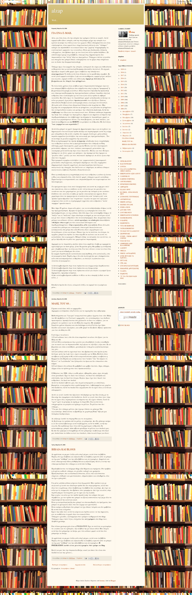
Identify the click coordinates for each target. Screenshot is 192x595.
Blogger (113, 581)
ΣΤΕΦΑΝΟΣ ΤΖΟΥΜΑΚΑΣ (129, 197)
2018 (122, 72)
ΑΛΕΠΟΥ (123, 248)
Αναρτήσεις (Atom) (68, 568)
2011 (122, 93)
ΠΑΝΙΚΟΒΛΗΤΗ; (126, 218)
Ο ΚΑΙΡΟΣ (124, 220)
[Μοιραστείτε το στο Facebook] (95, 293)
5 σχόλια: (80, 558)
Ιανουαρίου (127, 151)
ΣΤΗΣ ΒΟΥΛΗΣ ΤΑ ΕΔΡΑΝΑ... (127, 257)
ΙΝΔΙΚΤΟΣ (124, 274)
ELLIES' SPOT (125, 189)
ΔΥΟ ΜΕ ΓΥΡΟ (125, 210)
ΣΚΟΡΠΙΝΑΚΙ (125, 234)
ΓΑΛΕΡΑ (123, 271)
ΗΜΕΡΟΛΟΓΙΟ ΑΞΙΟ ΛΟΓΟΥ (130, 174)
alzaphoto (123, 60)
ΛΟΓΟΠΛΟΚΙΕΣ (125, 181)
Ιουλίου (125, 126)
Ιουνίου (125, 129)
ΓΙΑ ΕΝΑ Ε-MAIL (62, 33)
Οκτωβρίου (127, 117)
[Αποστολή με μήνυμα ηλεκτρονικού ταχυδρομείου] (89, 293)
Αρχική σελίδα (80, 565)
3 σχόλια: (80, 439)
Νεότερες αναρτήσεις (59, 565)
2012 (122, 90)
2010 (122, 96)
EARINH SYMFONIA (127, 179)
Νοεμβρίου (126, 114)
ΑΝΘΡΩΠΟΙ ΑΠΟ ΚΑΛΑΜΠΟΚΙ (126, 244)
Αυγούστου (127, 123)
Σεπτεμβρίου (127, 120)
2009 (122, 99)
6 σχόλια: (79, 293)
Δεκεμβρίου (127, 111)
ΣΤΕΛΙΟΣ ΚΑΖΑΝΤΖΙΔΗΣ (129, 266)
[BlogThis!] (91, 293)
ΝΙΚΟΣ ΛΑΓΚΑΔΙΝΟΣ (128, 253)
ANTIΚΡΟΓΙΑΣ (125, 199)
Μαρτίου (126, 135)
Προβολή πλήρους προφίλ (127, 51)
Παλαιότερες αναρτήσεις (102, 565)
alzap (57, 10)
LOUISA (123, 166)
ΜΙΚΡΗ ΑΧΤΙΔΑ (126, 202)
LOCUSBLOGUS (126, 212)
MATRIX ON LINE (126, 205)
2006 (122, 109)
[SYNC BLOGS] (124, 325)
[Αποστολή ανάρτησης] (84, 293)
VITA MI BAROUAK (127, 226)
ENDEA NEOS (125, 207)
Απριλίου (126, 132)
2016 (122, 78)
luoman (102, 581)
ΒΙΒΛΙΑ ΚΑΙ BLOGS (63, 449)
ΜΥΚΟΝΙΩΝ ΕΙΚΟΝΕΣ (128, 184)
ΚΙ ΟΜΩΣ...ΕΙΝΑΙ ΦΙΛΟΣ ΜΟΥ (129, 193)
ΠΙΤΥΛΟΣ (123, 260)
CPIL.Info (123, 263)
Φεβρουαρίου (127, 148)
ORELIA (123, 251)
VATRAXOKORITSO (127, 228)
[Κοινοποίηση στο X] (93, 293)
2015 (122, 81)
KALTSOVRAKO (126, 164)
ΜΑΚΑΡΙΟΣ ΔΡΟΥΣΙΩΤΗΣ (129, 268)
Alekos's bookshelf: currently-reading (130, 312)
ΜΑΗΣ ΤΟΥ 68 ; (61, 303)
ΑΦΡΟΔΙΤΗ (124, 187)
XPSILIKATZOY (125, 161)
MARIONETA (124, 223)
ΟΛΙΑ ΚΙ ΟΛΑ (125, 241)
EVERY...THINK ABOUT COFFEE (128, 237)
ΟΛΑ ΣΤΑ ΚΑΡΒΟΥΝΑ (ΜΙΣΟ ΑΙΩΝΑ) (128, 170)
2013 (122, 87)
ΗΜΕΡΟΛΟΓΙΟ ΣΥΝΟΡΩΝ (129, 215)
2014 (122, 84)
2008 (122, 103)
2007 (122, 106)
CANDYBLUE (125, 176)
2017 (122, 75)
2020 (122, 69)
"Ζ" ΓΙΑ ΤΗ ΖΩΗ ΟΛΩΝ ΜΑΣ (128, 277)
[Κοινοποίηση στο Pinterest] (97, 293)
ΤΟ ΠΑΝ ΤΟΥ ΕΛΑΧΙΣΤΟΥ (129, 231)
